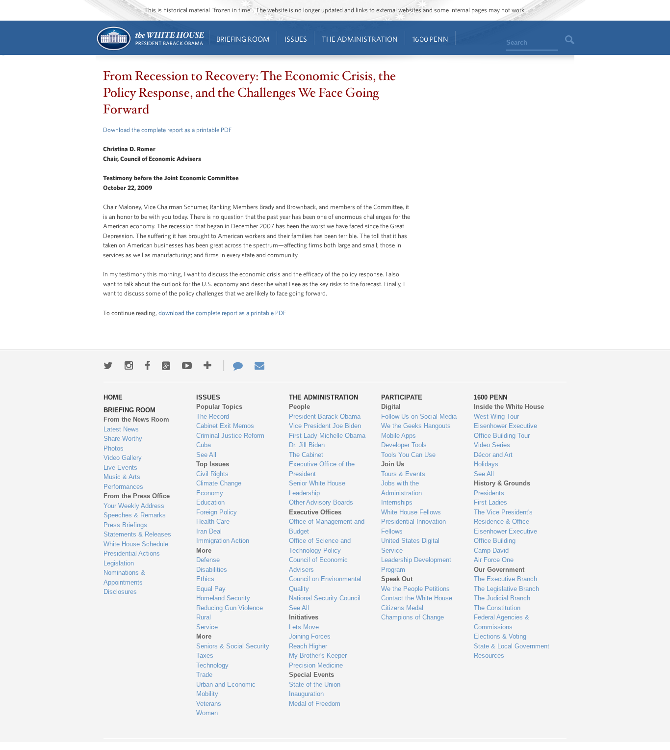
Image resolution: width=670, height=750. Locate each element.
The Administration (360, 39)
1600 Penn (430, 39)
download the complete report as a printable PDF (222, 313)
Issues (295, 39)
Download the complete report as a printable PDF (167, 130)
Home (150, 39)
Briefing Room (243, 39)
